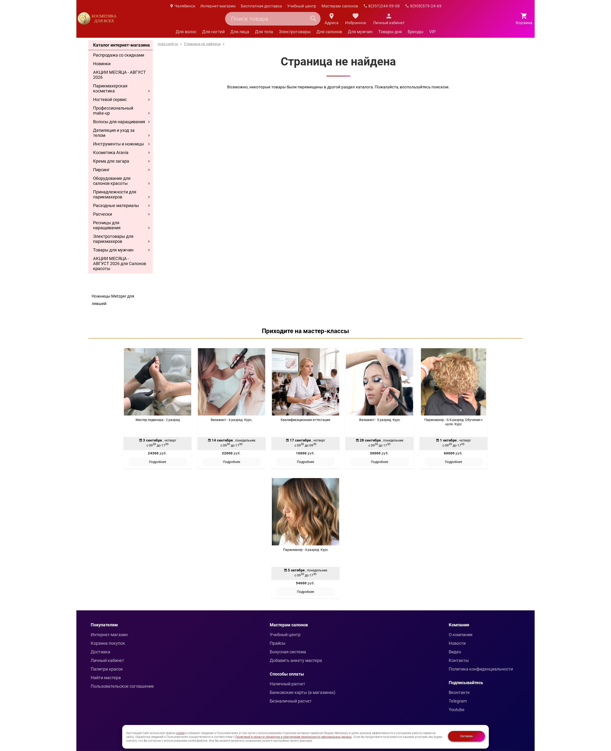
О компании (460, 634)
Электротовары (295, 31)
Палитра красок (107, 668)
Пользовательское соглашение (122, 686)
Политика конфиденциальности (481, 668)
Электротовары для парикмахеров (113, 239)
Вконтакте (459, 692)
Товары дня (390, 31)
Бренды (415, 31)
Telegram (458, 700)
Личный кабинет (107, 660)
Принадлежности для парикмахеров (114, 194)
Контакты (459, 660)
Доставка (100, 651)
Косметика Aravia (110, 152)
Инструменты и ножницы (118, 143)
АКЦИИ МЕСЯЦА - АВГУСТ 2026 (119, 75)
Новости (457, 643)
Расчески (102, 214)
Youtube (456, 709)
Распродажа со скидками (118, 55)
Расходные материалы (116, 205)
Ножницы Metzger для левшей (113, 300)
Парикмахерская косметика (110, 88)
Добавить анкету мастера (296, 660)
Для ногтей (213, 31)
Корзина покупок (108, 643)
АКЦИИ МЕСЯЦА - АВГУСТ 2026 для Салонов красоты (119, 263)
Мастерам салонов (339, 6)
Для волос (186, 31)
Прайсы (277, 643)
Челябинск (184, 6)
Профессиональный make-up (113, 111)
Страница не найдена (202, 44)
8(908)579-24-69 (425, 6)
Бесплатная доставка (261, 6)
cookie (180, 733)
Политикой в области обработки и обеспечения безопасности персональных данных (293, 737)
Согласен (466, 736)
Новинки (102, 63)
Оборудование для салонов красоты (112, 181)
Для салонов (329, 31)
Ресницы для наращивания (107, 225)
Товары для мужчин (113, 249)
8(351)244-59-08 (383, 6)
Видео (455, 651)
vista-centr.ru (168, 44)
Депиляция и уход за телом (114, 133)
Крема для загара (111, 161)
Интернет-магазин (218, 6)
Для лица (239, 31)
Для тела (264, 31)
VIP (432, 31)
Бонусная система (288, 651)
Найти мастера (106, 677)
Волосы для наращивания (119, 121)
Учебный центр (301, 6)
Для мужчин (360, 31)
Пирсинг (101, 169)
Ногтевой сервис (110, 99)
